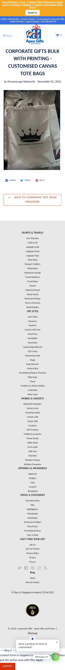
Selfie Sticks (32, 443)
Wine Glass (33, 394)
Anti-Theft (32, 317)
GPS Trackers (32, 430)
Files (32, 505)
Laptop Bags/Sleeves (32, 347)
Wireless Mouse (32, 460)
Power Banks (32, 438)
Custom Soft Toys (32, 330)
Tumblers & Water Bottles (32, 386)
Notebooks (33, 518)
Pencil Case (32, 526)
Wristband (32, 491)
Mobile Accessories (32, 434)
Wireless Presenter (32, 464)
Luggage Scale (32, 247)
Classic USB (32, 421)
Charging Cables (32, 412)
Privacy (32, 557)
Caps (32, 482)
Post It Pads (32, 535)
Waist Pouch (32, 294)
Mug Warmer (32, 364)
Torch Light (32, 447)
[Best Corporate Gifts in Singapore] (32, 620)
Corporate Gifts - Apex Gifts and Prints (36, 629)
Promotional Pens (32, 531)
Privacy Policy (32, 553)
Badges (32, 478)
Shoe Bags (32, 260)
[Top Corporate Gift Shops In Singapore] (32, 592)
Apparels (32, 474)
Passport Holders (32, 264)
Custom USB (32, 417)
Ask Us (33, 545)
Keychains (32, 343)
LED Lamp (32, 351)
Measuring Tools (32, 356)
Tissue (32, 381)
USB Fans (32, 451)
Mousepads (32, 514)
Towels (32, 286)
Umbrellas (32, 390)
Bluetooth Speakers (33, 404)
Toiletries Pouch (32, 290)
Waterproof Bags (32, 298)
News (32, 578)
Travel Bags (32, 281)
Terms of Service (32, 303)
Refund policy (32, 307)
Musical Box (32, 368)
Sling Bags (32, 377)
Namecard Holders (32, 522)
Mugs (32, 360)
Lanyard (32, 487)
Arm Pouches (32, 238)
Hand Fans (32, 334)
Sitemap (33, 633)
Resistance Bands (32, 273)
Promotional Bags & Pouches (32, 373)
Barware (32, 321)
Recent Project (33, 582)
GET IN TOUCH (33, 549)
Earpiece (32, 425)
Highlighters (32, 509)
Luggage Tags (32, 256)
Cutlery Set (33, 243)
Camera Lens (32, 408)
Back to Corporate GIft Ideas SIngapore (34, 199)
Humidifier (33, 338)
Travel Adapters (32, 277)
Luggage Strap (32, 251)
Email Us (32, 12)
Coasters (32, 325)
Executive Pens (33, 501)
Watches (32, 456)
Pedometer (32, 268)
